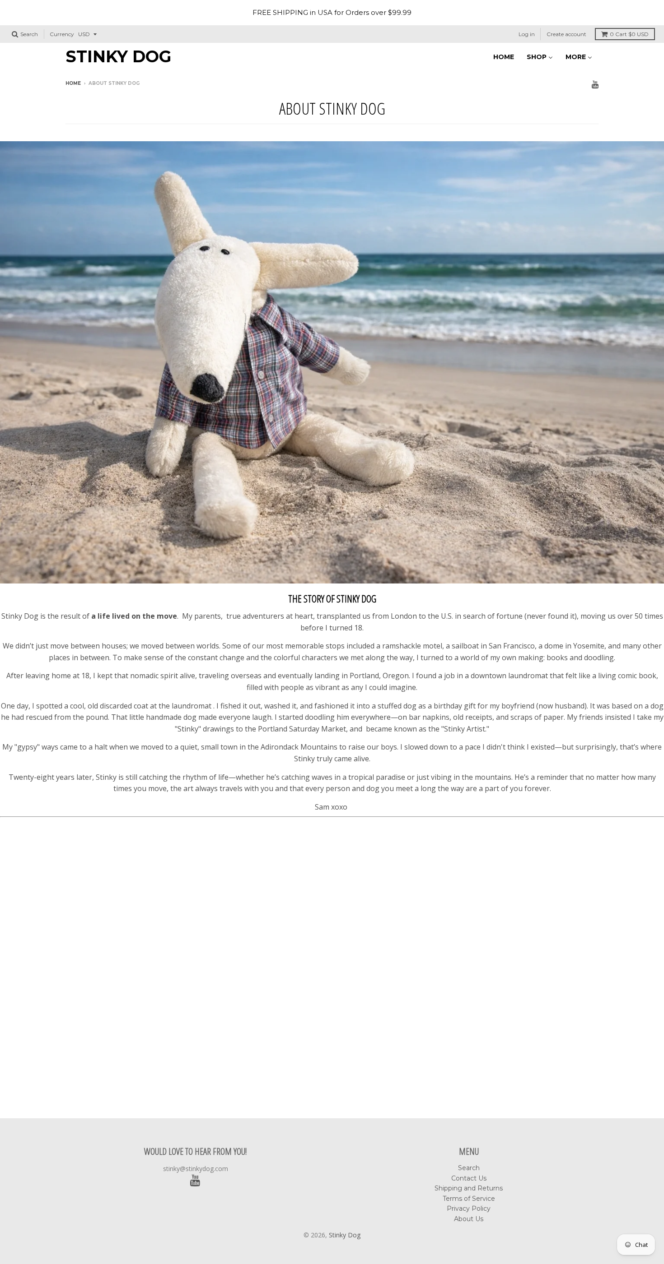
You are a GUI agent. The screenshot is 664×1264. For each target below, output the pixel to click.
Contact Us (468, 1178)
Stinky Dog (118, 56)
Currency (62, 34)
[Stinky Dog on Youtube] (595, 84)
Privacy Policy (469, 1208)
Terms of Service (469, 1199)
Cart (629, 34)
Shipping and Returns (469, 1188)
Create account (566, 34)
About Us (468, 1219)
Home (73, 83)
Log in (527, 34)
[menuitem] (503, 56)
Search (469, 1168)
